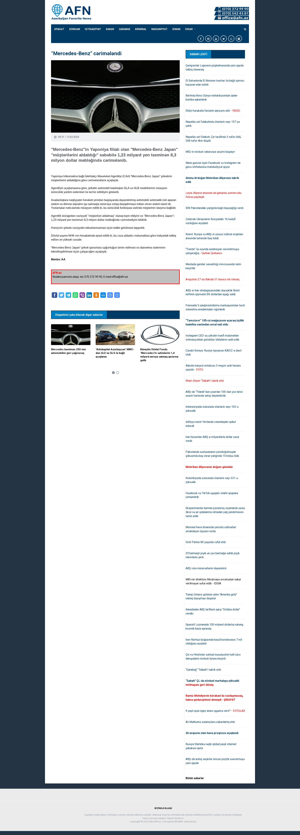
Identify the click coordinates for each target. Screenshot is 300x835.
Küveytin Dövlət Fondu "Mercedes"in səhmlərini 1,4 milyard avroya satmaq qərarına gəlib (159, 355)
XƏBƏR (110, 29)
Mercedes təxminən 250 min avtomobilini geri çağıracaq (68, 351)
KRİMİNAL (141, 29)
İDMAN (176, 29)
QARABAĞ (124, 29)
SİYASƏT (59, 29)
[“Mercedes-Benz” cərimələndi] (117, 295)
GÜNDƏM (74, 29)
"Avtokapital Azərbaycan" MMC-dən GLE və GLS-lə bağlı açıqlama (115, 353)
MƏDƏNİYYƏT (159, 29)
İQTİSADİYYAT (93, 29)
